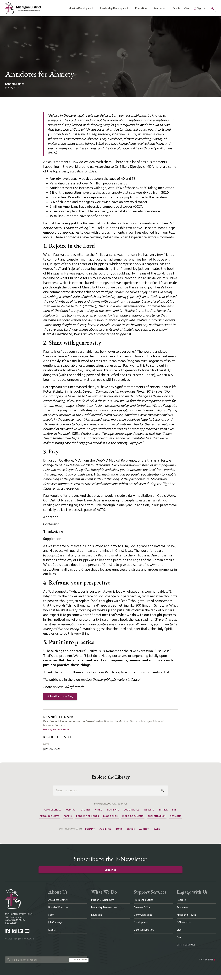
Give (186, 8)
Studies (86, 810)
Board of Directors (58, 907)
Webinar (71, 810)
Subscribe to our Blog (60, 696)
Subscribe (110, 869)
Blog (179, 929)
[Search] (162, 790)
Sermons (175, 816)
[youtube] (27, 930)
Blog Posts (110, 816)
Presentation (157, 816)
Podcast (181, 899)
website (149, 810)
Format (90, 829)
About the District (57, 899)
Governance (131, 810)
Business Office (142, 907)
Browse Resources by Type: (110, 804)
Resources (160, 8)
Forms (68, 816)
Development (141, 922)
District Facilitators (144, 929)
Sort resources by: (70, 829)
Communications (143, 914)
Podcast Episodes (87, 816)
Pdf (174, 810)
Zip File (163, 810)
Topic (119, 829)
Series (131, 829)
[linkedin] (20, 930)
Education (141, 8)
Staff (51, 914)
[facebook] (7, 930)
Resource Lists (49, 816)
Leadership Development (114, 8)
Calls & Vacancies (186, 944)
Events (177, 8)
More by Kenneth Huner (56, 729)
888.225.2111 (11, 923)
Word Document (133, 816)
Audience (105, 829)
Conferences (52, 810)
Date (46, 744)
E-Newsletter (184, 922)
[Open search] (212, 8)
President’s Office (143, 899)
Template (113, 810)
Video (98, 810)
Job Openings (55, 922)
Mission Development (81, 8)
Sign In (201, 8)
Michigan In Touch (186, 914)
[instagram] (14, 930)
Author (144, 829)
